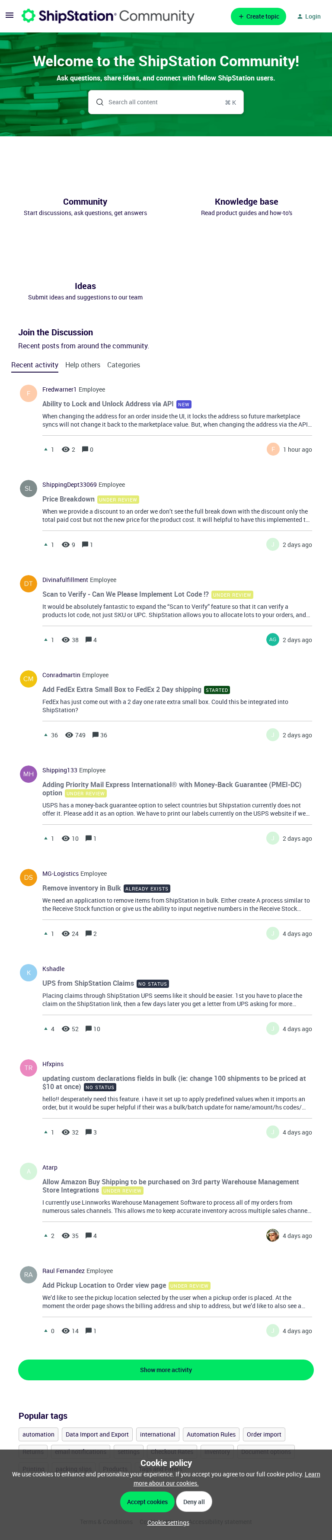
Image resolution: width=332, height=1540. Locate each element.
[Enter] (96, 102)
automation (38, 1434)
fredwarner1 (59, 389)
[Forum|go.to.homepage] (108, 16)
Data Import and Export (97, 1434)
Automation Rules (211, 1434)
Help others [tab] (82, 365)
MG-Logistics (60, 874)
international (158, 1434)
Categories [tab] (123, 365)
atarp (49, 1167)
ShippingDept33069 (69, 485)
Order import (264, 1434)
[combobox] (166, 102)
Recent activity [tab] (34, 365)
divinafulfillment (65, 580)
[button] (166, 1522)
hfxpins (53, 1064)
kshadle (53, 969)
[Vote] (45, 449)
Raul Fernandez (63, 1271)
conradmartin (61, 675)
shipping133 (59, 770)
